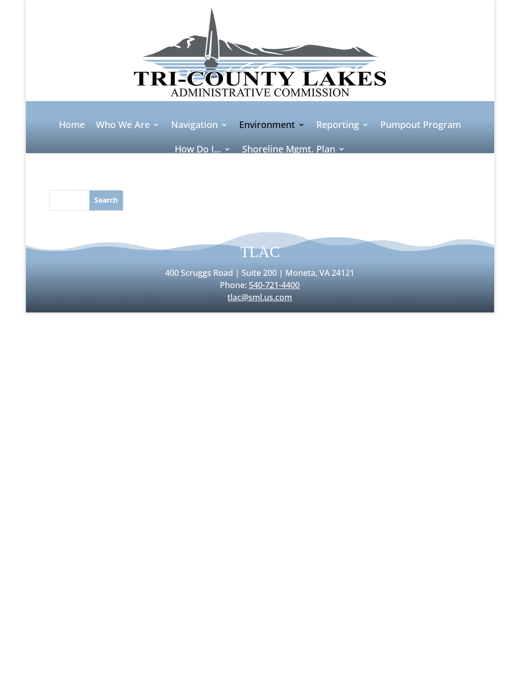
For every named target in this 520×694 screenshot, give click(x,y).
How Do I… (198, 150)
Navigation (194, 126)
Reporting (337, 126)
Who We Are (123, 126)
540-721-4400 (274, 285)
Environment (267, 126)
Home (72, 126)
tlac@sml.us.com (260, 297)
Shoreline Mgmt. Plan (288, 150)
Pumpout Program (420, 126)
